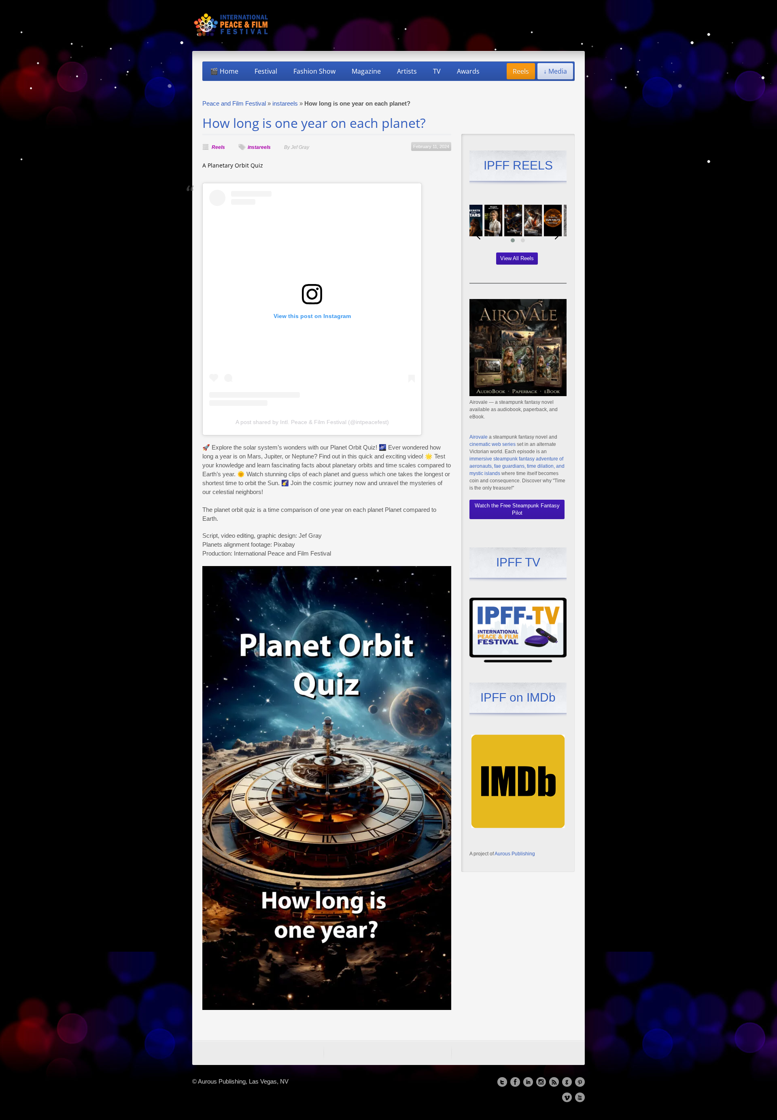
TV (437, 71)
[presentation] (477, 233)
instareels (285, 103)
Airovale (478, 437)
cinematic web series (492, 444)
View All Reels (517, 258)
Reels (521, 71)
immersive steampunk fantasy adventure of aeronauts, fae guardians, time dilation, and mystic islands (517, 466)
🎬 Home (224, 71)
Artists (407, 71)
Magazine (366, 71)
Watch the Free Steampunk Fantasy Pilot (517, 509)
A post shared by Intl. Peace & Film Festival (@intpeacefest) (312, 422)
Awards (468, 71)
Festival (266, 71)
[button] (513, 240)
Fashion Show (314, 71)
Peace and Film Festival (234, 103)
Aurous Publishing (515, 854)
